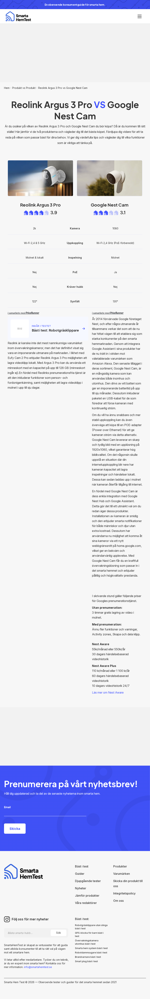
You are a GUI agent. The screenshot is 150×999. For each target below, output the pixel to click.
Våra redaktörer (86, 903)
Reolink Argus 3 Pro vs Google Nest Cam (62, 87)
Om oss (118, 900)
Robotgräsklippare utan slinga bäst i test (91, 927)
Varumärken (121, 873)
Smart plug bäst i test (86, 961)
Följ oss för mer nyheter (30, 919)
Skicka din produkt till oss (128, 883)
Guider (79, 873)
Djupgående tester (88, 881)
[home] (18, 16)
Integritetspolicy (124, 893)
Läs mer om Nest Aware (108, 692)
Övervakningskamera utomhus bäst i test (86, 942)
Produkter (120, 866)
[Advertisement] (75, 52)
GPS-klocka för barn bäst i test (89, 934)
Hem (7, 87)
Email (7, 807)
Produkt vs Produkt (23, 87)
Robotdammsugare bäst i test (91, 952)
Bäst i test (81, 866)
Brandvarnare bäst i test (88, 957)
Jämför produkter (87, 895)
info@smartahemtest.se (37, 967)
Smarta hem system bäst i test (91, 948)
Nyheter (80, 888)
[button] (139, 16)
